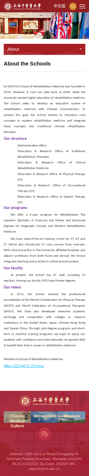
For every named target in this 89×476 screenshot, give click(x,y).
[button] (73, 6)
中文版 (60, 6)
